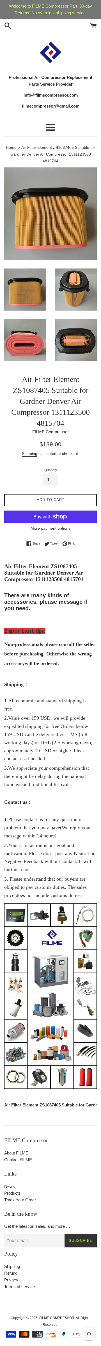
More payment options (50, 528)
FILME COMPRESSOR (56, 1318)
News (9, 1186)
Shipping (29, 453)
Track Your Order (20, 1199)
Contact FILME (18, 1159)
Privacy (11, 1279)
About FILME (16, 1153)
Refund (10, 1273)
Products (12, 1193)
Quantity (50, 470)
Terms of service (19, 1286)
